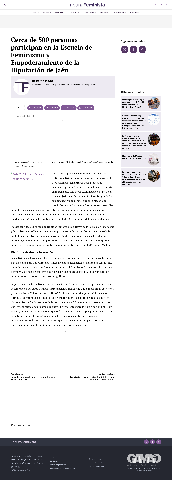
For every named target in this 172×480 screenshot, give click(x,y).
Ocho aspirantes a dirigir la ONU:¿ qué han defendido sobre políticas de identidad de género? (134, 103)
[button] (5, 5)
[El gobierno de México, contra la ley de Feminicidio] (154, 159)
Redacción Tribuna (42, 80)
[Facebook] (161, 5)
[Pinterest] (167, 5)
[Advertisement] (63, 140)
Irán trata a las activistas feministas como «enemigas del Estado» (92, 378)
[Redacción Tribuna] (21, 87)
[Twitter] (155, 5)
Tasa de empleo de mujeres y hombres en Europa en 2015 (33, 378)
